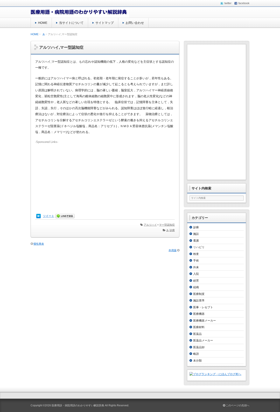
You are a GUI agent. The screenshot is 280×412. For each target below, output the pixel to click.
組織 (196, 287)
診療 (172, 230)
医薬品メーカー (203, 340)
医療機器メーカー (204, 320)
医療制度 (199, 294)
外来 (196, 267)
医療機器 (199, 313)
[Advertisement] (105, 174)
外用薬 (173, 250)
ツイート (48, 216)
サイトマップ (104, 22)
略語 (196, 353)
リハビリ (199, 247)
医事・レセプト (203, 307)
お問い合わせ (135, 22)
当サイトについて (71, 22)
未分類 (197, 360)
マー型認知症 (167, 224)
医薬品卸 (199, 347)
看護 (196, 240)
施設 (196, 233)
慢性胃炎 (38, 243)
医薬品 (197, 334)
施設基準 (199, 300)
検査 (196, 254)
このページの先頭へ (237, 405)
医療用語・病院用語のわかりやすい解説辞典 (78, 405)
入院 (196, 273)
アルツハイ (150, 224)
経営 (196, 280)
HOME (42, 22)
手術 (196, 260)
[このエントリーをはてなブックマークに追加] (38, 216)
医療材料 (199, 327)
